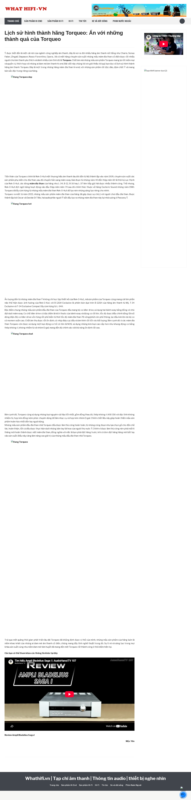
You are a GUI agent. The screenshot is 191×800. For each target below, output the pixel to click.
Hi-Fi (71, 21)
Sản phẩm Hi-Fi (55, 21)
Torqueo (66, 60)
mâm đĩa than (36, 183)
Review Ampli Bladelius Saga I (20, 735)
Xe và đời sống (99, 21)
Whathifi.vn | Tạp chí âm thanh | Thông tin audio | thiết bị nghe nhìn (95, 778)
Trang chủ (13, 21)
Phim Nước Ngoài (122, 21)
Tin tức (83, 21)
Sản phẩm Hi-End (33, 21)
